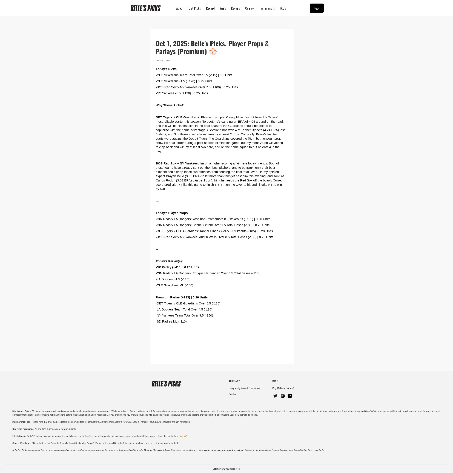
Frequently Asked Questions (244, 388)
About (180, 8)
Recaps (235, 8)
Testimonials (267, 8)
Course (249, 8)
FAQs (283, 8)
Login (317, 8)
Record (210, 8)
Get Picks (195, 8)
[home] (147, 8)
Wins (223, 8)
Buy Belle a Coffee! (283, 388)
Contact (232, 394)
